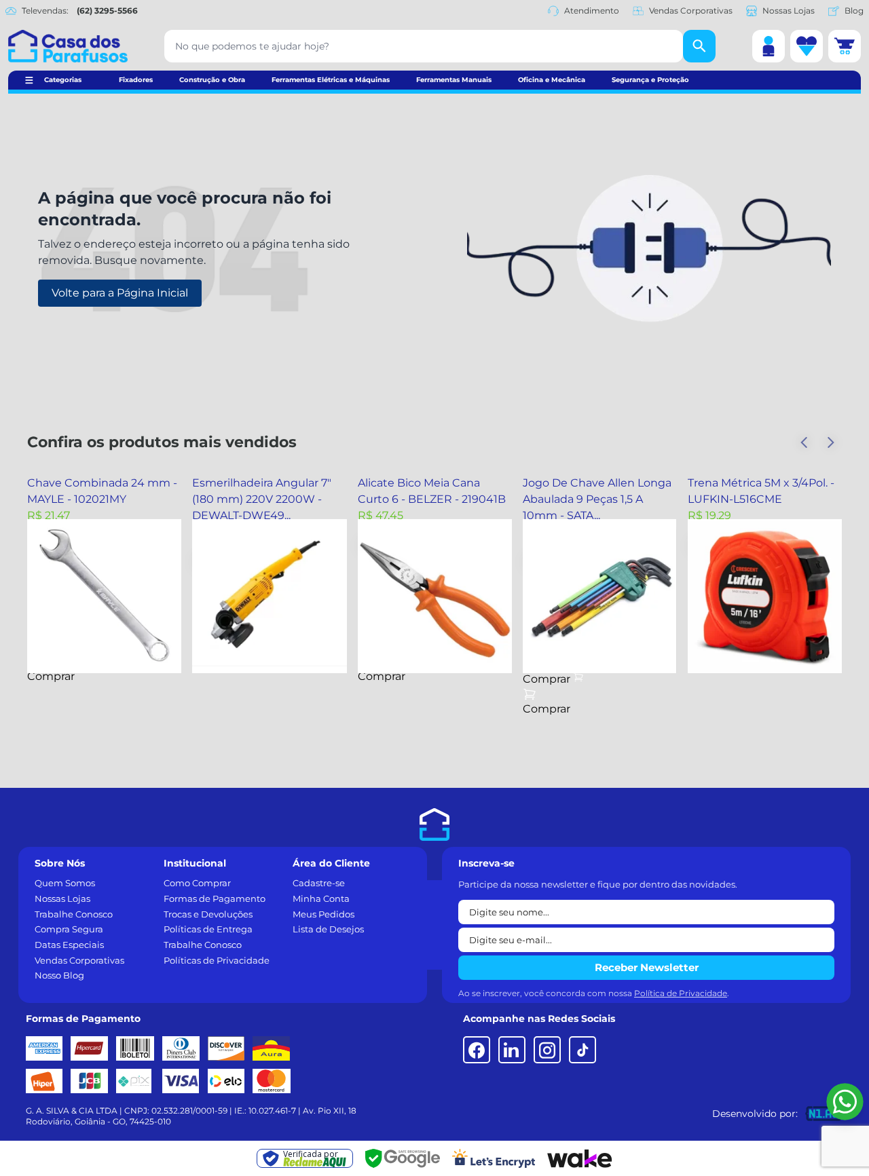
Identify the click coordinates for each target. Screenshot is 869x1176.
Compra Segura (69, 929)
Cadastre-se (319, 882)
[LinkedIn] (511, 1049)
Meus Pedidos (323, 914)
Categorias (62, 79)
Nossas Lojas (788, 10)
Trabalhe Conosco (74, 914)
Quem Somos (65, 882)
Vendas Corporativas (691, 10)
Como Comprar (197, 882)
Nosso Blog (59, 975)
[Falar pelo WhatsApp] (845, 1101)
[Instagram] (547, 1049)
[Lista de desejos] (806, 46)
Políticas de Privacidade (217, 960)
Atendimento (591, 10)
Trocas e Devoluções (208, 914)
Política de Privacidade (680, 993)
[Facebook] (476, 1049)
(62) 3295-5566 (107, 10)
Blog (854, 10)
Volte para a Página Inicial (120, 292)
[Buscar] (699, 46)
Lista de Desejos (328, 929)
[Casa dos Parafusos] (68, 46)
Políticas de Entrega (208, 929)
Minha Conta (321, 898)
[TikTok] (582, 1049)
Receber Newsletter (647, 967)
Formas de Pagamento (214, 898)
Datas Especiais (69, 944)
